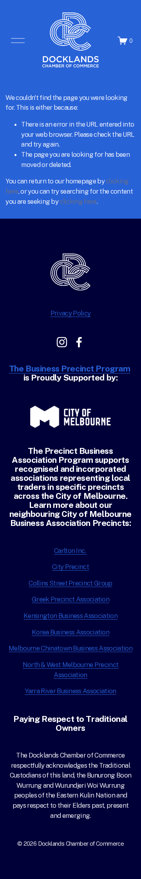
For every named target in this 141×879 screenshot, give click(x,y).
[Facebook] (79, 342)
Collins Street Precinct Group (70, 583)
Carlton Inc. (70, 551)
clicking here (78, 201)
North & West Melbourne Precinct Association (71, 670)
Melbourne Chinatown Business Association (70, 648)
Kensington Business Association (71, 616)
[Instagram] (61, 342)
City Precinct (70, 567)
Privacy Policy (70, 313)
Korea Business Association (70, 632)
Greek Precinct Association (70, 599)
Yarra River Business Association (70, 691)
